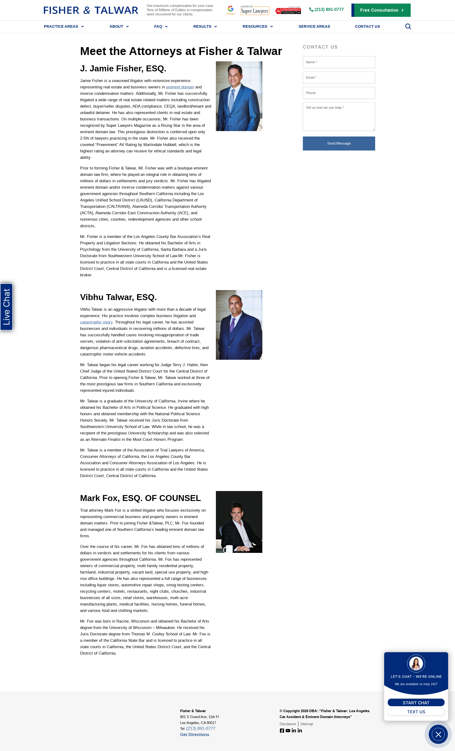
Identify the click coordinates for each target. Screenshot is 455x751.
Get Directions (194, 734)
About (116, 26)
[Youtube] (288, 730)
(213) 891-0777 (200, 728)
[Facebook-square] (282, 730)
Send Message (339, 143)
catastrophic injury (96, 322)
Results (202, 26)
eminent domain (180, 87)
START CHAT (416, 702)
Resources (255, 26)
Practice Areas (61, 26)
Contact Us (367, 26)
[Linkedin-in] (293, 730)
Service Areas (314, 26)
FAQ (158, 26)
